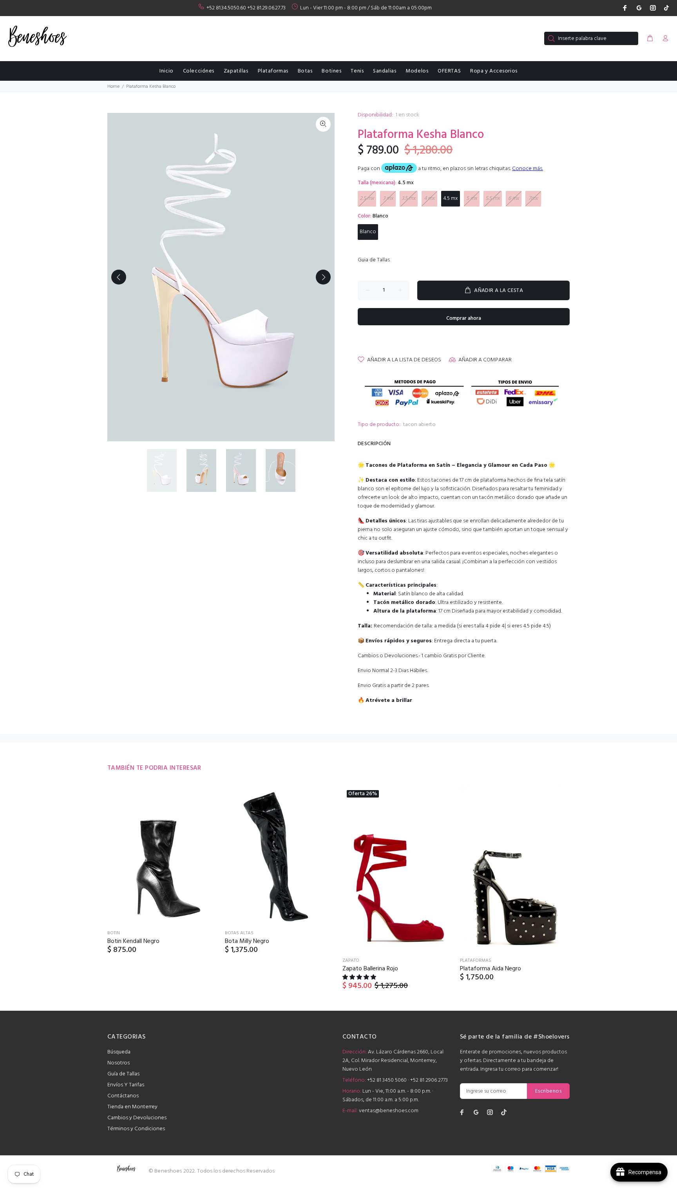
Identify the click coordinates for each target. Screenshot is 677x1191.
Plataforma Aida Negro (490, 969)
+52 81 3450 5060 (387, 1080)
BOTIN (113, 933)
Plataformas (475, 960)
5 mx (471, 198)
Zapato (350, 960)
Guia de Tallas (374, 260)
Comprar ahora (463, 318)
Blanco (368, 231)
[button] (359, 977)
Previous (118, 277)
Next (323, 277)
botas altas (239, 933)
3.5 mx (409, 198)
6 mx (513, 198)
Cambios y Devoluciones (137, 1117)
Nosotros (118, 1063)
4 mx (429, 198)
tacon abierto (419, 424)
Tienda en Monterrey (132, 1106)
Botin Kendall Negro (133, 941)
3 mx (388, 198)
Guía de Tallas (123, 1074)
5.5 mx (492, 198)
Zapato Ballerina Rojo (370, 969)
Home (113, 87)
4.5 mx (450, 198)
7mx (533, 198)
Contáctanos (123, 1095)
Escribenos (548, 1091)
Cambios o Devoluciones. (388, 655)
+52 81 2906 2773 (429, 1080)
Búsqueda (118, 1052)
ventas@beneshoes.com (388, 1110)
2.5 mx (367, 198)
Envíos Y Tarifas (125, 1084)
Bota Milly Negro (247, 941)
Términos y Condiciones (136, 1128)
